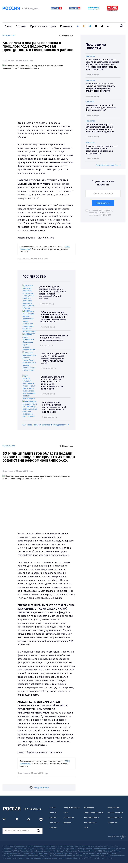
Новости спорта (90, 822)
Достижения (69, 817)
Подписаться (103, 203)
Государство (112, 822)
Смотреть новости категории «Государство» (44, 424)
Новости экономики (115, 812)
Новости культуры (115, 817)
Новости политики (91, 817)
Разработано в (114, 836)
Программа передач (43, 26)
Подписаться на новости (103, 183)
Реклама (21, 26)
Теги (86, 827)
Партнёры (68, 822)
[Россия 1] (56, 8)
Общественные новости (93, 812)
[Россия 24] (74, 8)
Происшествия (113, 807)
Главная (53, 807)
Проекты (53, 812)
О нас (8, 26)
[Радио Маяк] (112, 10)
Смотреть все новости (107, 165)
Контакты (66, 26)
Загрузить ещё (41, 787)
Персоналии (55, 822)
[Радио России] (93, 9)
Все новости (89, 807)
